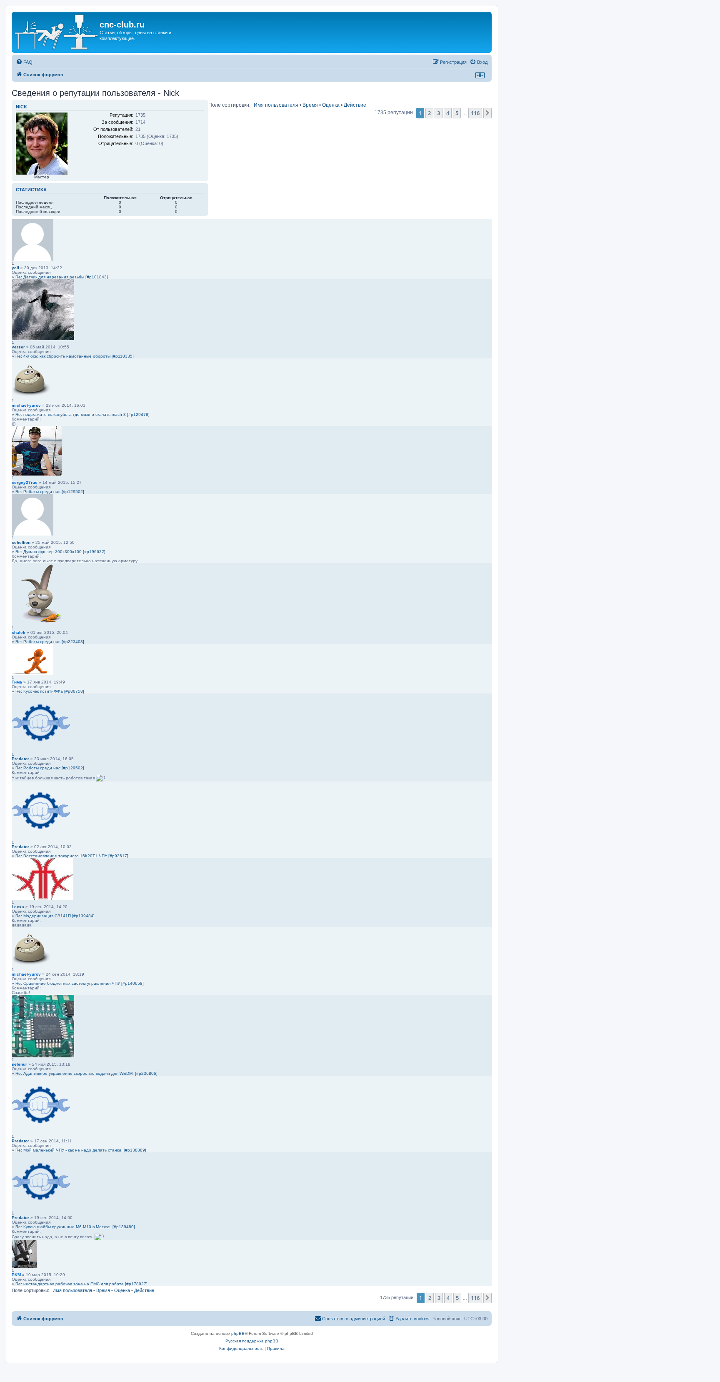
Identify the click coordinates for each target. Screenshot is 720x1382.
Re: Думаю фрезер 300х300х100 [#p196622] (60, 551)
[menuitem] (24, 62)
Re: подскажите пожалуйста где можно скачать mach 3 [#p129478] (82, 414)
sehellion (21, 542)
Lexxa (18, 906)
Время (310, 105)
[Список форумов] (57, 32)
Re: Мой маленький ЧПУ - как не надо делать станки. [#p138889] (80, 1150)
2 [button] (429, 113)
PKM (16, 1274)
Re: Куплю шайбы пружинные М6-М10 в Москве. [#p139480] (75, 1226)
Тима (17, 682)
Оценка (331, 105)
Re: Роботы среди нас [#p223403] (49, 641)
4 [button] (447, 113)
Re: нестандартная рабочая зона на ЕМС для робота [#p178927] (81, 1284)
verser (18, 347)
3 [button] (438, 113)
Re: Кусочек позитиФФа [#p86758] (49, 691)
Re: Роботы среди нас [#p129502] (49, 491)
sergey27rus (25, 482)
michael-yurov (26, 405)
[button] (487, 113)
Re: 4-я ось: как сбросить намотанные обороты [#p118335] (74, 356)
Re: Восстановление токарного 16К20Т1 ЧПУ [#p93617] (71, 856)
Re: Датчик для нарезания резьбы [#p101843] (61, 277)
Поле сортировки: (229, 105)
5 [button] (456, 113)
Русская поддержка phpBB (251, 1341)
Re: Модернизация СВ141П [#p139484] (55, 916)
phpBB (238, 1333)
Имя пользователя (276, 105)
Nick (21, 106)
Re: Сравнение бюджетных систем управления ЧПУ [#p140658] (79, 983)
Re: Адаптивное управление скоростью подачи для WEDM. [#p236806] (86, 1073)
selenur (19, 1064)
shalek (18, 632)
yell (15, 267)
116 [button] (475, 113)
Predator (20, 758)
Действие (355, 105)
